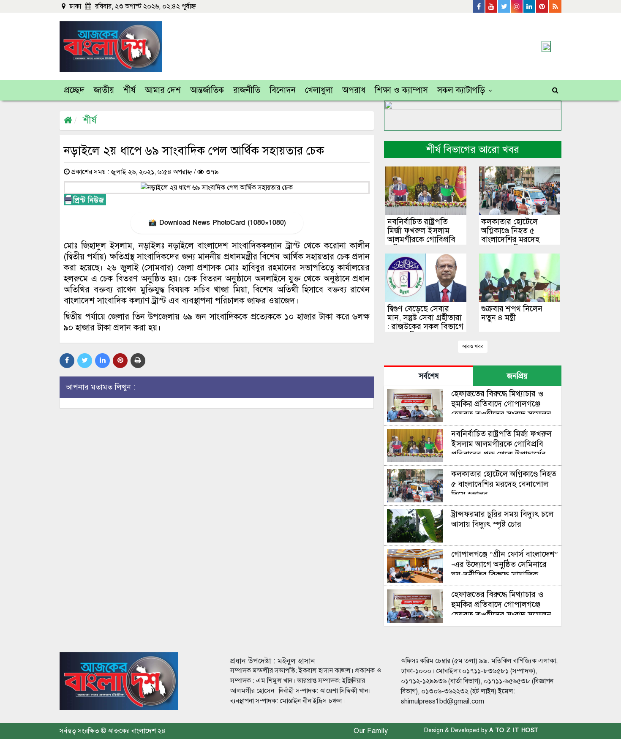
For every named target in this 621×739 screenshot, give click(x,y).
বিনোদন (283, 90)
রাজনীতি (246, 90)
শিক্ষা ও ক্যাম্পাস (401, 90)
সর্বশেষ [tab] (429, 376)
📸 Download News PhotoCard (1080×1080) (217, 222)
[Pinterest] (542, 6)
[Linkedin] (529, 6)
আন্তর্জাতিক (207, 90)
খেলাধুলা (319, 90)
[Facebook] (479, 6)
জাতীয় (104, 90)
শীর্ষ (129, 90)
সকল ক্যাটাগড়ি (461, 90)
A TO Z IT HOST (514, 730)
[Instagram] (517, 6)
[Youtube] (491, 6)
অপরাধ (353, 90)
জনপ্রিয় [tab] (517, 376)
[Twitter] (504, 6)
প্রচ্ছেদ (74, 90)
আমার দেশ (163, 90)
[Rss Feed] (555, 6)
